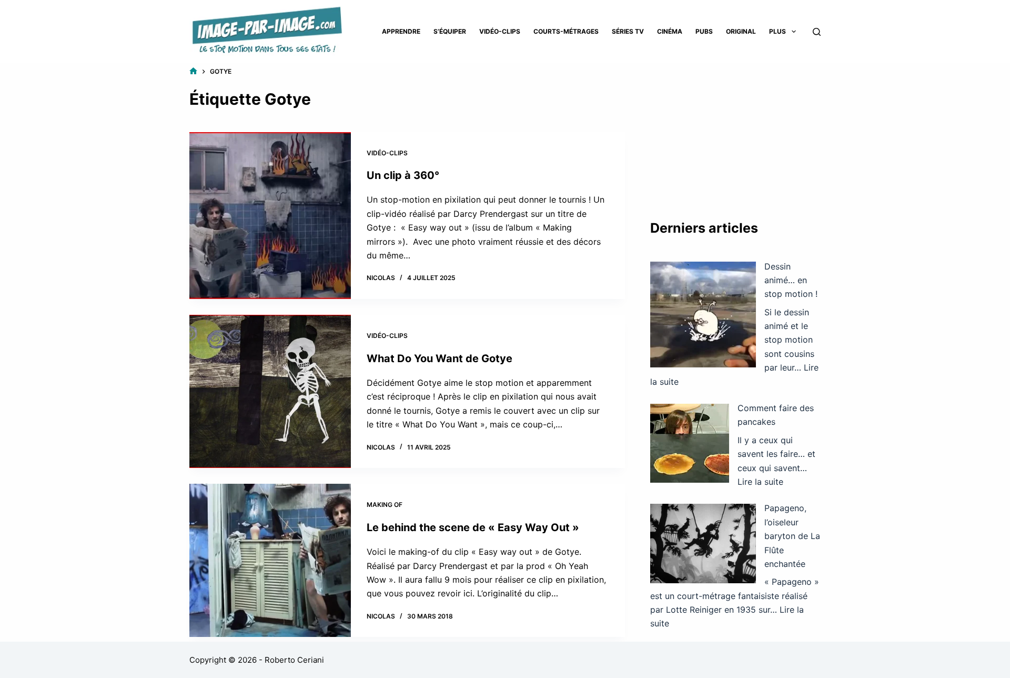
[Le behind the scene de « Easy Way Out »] (270, 560)
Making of (384, 504)
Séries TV (628, 31)
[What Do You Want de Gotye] (270, 391)
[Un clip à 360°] (270, 216)
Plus (777, 31)
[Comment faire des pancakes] (689, 443)
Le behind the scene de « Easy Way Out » (473, 527)
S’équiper (449, 31)
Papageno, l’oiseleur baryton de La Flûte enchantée (792, 536)
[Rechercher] (817, 32)
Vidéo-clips (499, 31)
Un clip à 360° (403, 175)
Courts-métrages (566, 31)
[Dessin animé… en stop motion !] (703, 314)
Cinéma (669, 31)
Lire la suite (760, 481)
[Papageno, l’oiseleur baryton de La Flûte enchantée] (703, 543)
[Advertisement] (735, 131)
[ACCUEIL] (193, 71)
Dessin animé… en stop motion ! (790, 280)
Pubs (704, 31)
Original (741, 31)
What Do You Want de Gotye (439, 358)
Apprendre (401, 31)
